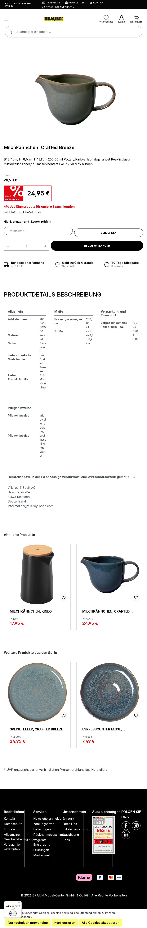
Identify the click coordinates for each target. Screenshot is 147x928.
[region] (75, 99)
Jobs (66, 840)
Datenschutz (13, 824)
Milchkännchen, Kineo (31, 611)
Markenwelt (42, 855)
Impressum (12, 829)
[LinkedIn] (126, 834)
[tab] (29, 294)
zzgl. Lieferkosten (29, 212)
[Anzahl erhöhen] (45, 246)
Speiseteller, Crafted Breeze (36, 729)
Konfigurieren (64, 923)
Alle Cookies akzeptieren (100, 923)
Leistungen (41, 850)
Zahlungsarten (43, 824)
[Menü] (6, 19)
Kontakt (9, 818)
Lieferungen (42, 829)
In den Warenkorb (97, 245)
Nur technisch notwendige (28, 923)
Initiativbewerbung (76, 829)
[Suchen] (9, 31)
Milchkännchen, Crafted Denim (106, 611)
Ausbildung (71, 834)
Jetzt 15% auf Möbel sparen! (18, 4)
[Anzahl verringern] (7, 246)
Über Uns (70, 824)
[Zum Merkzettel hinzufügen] (63, 597)
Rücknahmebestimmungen (52, 834)
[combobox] (73, 31)
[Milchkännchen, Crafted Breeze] (75, 99)
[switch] (13, 913)
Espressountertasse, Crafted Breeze (102, 729)
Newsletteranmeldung (49, 818)
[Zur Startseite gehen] (53, 19)
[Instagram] (136, 825)
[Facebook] (126, 825)
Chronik (68, 818)
